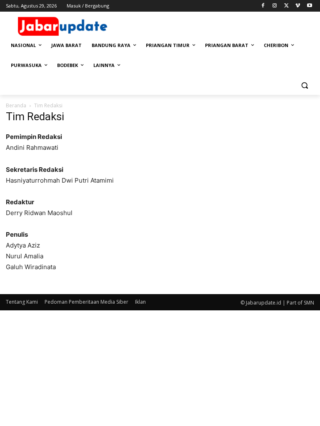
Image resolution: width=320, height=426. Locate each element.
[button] (304, 85)
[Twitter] (286, 6)
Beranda (16, 105)
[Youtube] (309, 6)
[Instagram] (275, 6)
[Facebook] (263, 6)
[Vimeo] (297, 6)
